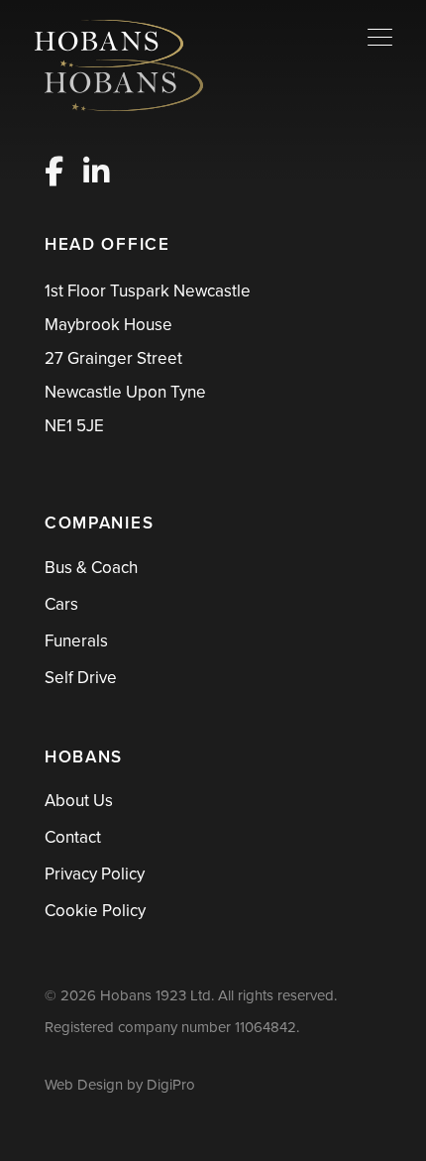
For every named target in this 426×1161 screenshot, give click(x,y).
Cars (61, 604)
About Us (79, 800)
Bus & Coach (91, 567)
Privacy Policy (95, 874)
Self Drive (81, 677)
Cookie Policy (95, 910)
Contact (73, 837)
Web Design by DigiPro (120, 1085)
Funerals (76, 641)
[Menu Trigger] (380, 37)
